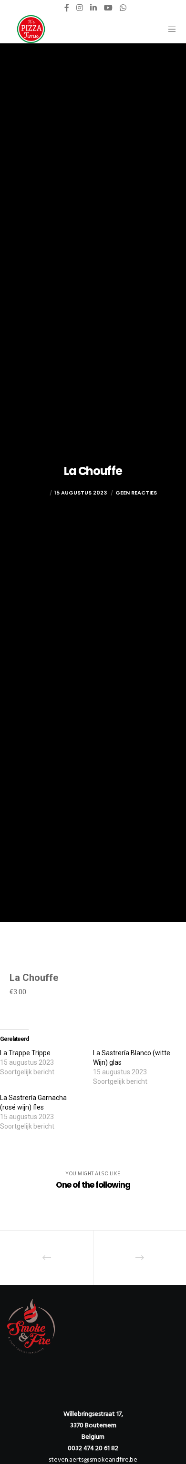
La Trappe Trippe (25, 1053)
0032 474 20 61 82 (93, 1448)
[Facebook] (66, 7)
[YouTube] (108, 7)
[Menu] (169, 29)
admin (38, 492)
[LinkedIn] (93, 7)
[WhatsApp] (123, 7)
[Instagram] (79, 7)
